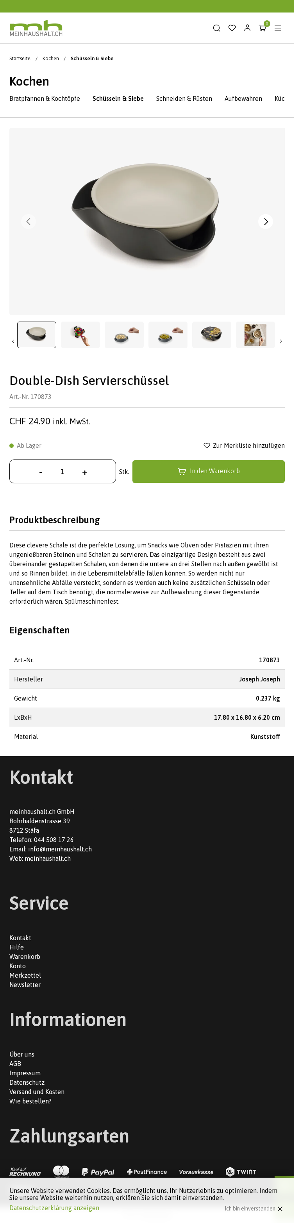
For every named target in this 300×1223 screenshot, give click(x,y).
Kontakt (20, 937)
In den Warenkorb (215, 470)
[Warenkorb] (262, 28)
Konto (17, 965)
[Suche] (217, 28)
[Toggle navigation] (278, 28)
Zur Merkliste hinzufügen (249, 445)
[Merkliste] (232, 28)
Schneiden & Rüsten (184, 98)
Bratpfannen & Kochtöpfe (44, 98)
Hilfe (16, 947)
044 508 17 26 (54, 839)
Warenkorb (24, 956)
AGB (15, 1063)
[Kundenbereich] (247, 28)
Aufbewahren (243, 98)
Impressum (25, 1072)
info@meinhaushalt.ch (60, 849)
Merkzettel (25, 975)
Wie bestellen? (30, 1101)
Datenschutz (27, 1082)
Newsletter (25, 984)
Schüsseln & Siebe (118, 98)
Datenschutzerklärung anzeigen (54, 1207)
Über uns (21, 1054)
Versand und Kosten (36, 1091)
